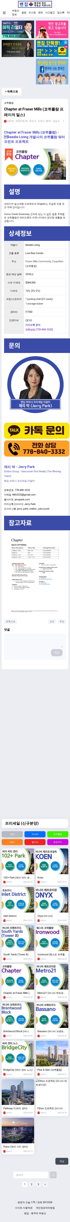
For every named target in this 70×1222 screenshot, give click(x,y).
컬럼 (24, 12)
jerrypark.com (22, 499)
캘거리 (35, 842)
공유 (52, 621)
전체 (12, 834)
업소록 (60, 12)
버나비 (35, 834)
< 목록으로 (11, 91)
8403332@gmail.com (24, 494)
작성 (56, 652)
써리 (12, 842)
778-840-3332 (22, 490)
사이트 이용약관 (23, 1207)
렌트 (40, 12)
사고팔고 (50, 12)
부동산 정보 (15, 12)
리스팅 (32, 12)
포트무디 (57, 842)
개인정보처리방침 (45, 1207)
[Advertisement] (18, 71)
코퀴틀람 (57, 834)
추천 (61, 621)
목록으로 (10, 621)
